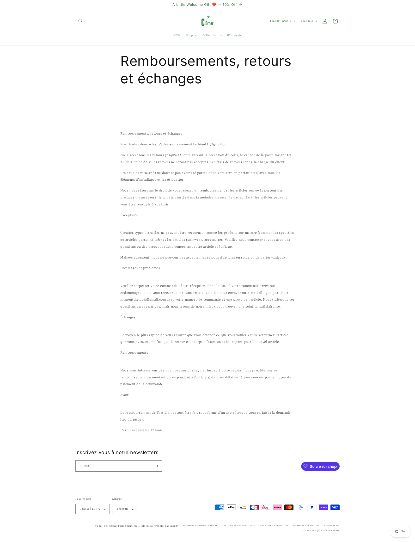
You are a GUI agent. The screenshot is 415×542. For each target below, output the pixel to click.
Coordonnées (332, 525)
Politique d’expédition (306, 525)
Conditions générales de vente (322, 530)
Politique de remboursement (200, 525)
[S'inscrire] (156, 466)
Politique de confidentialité (238, 525)
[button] (80, 21)
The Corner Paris (114, 526)
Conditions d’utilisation (274, 525)
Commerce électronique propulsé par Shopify (151, 526)
